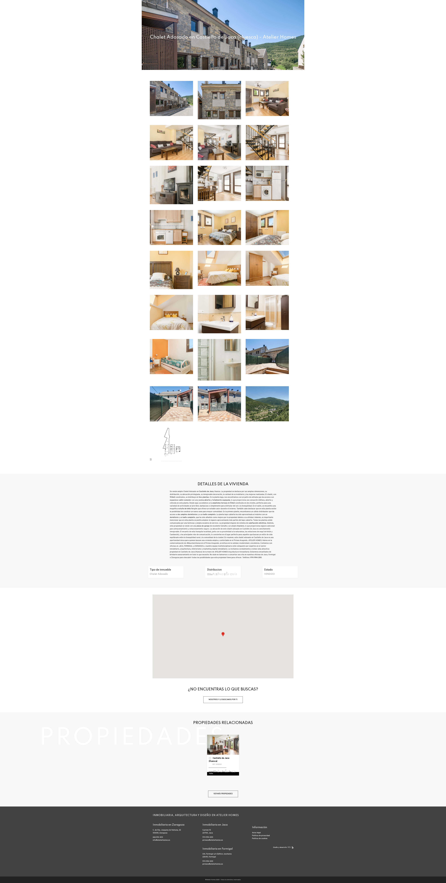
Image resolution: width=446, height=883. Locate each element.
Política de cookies (259, 838)
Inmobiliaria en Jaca (215, 825)
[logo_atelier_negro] (17, 8)
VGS (289, 847)
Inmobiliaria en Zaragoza (168, 825)
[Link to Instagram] (432, 8)
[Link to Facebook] (428, 8)
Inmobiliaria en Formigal (217, 849)
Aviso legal (256, 833)
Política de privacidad (261, 836)
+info (211, 774)
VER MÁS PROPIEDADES (223, 794)
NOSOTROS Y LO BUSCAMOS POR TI (223, 700)
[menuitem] (333, 8)
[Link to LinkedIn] (435, 8)
